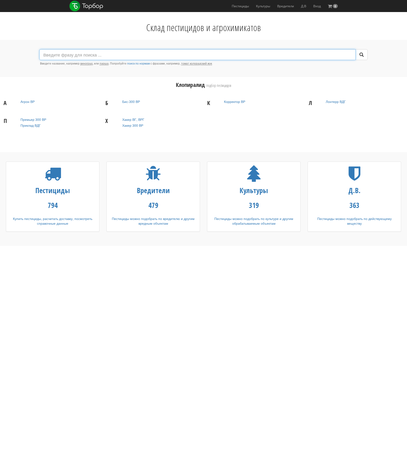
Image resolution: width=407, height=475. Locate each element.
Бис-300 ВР (131, 101)
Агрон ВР (27, 101)
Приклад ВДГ (30, 125)
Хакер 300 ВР (132, 125)
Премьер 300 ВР (33, 119)
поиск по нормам (138, 63)
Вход (317, 6)
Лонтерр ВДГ (336, 101)
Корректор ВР (234, 101)
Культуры (263, 6)
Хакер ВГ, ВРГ (133, 119)
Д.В (303, 6)
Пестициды (240, 6)
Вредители (285, 6)
